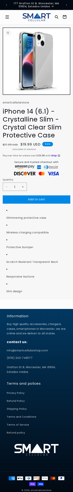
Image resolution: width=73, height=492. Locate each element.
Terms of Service (18, 424)
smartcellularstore (41, 490)
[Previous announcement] (6, 5)
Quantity (8, 179)
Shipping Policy (17, 409)
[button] (7, 17)
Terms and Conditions (21, 416)
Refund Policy (16, 401)
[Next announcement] (66, 5)
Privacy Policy (16, 393)
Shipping (7, 149)
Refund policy (16, 432)
